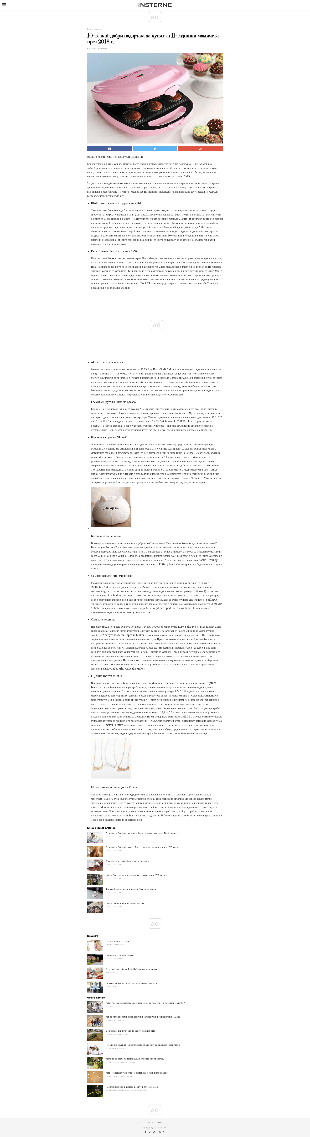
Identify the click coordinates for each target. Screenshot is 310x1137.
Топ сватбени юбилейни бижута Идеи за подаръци (131, 889)
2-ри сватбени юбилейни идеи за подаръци (127, 861)
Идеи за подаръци (94, 29)
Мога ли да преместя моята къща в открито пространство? (135, 1058)
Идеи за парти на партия (118, 941)
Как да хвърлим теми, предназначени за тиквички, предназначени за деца (143, 1016)
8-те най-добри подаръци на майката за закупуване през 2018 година (141, 833)
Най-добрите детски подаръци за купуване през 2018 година (136, 875)
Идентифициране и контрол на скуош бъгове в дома (132, 1087)
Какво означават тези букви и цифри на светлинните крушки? (137, 1072)
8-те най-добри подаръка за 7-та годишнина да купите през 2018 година (143, 847)
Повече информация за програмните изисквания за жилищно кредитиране (143, 1045)
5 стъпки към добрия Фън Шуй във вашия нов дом (131, 969)
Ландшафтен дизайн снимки (120, 955)
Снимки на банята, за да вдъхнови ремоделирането (131, 983)
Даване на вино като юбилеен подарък (125, 903)
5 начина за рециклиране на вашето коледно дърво (131, 1030)
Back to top (155, 1122)
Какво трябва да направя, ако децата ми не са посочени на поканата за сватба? (145, 1003)
